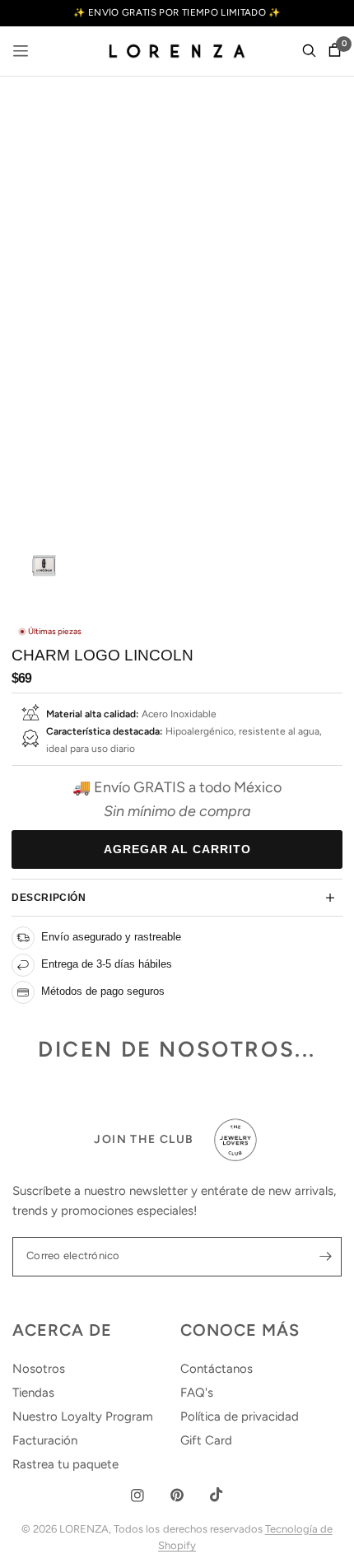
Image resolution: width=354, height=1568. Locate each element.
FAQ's (196, 1392)
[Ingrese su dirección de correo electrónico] (325, 1256)
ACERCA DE (62, 1330)
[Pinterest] (177, 1495)
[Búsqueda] (309, 51)
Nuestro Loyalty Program (82, 1416)
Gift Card (206, 1440)
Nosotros (38, 1368)
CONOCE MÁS (240, 1330)
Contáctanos (216, 1368)
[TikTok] (216, 1494)
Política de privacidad (239, 1416)
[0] (332, 51)
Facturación (44, 1440)
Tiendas (33, 1392)
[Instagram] (137, 1495)
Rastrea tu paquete (65, 1464)
